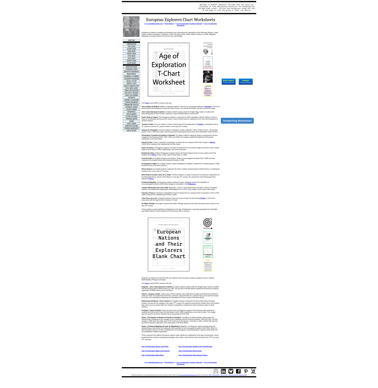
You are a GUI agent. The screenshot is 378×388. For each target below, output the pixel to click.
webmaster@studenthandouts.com (188, 375)
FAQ (210, 375)
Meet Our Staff (243, 375)
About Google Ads (233, 375)
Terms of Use (224, 375)
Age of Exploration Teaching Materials (189, 24)
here (147, 103)
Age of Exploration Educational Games (192, 355)
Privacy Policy (216, 375)
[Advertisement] (159, 7)
